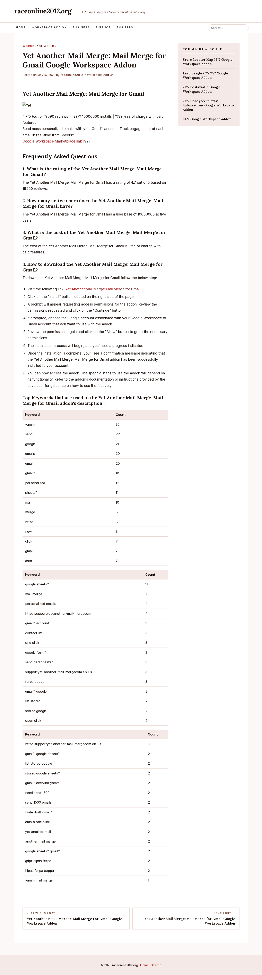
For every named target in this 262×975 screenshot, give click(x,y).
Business (81, 27)
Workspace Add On (49, 27)
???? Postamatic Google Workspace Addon (202, 89)
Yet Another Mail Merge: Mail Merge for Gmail (102, 289)
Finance (103, 27)
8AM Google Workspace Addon (207, 119)
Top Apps (125, 27)
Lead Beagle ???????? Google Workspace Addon (205, 75)
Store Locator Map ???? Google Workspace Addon (208, 61)
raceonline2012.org (42, 11)
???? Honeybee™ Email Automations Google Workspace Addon (208, 105)
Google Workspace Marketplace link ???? (56, 141)
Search (156, 965)
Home (21, 27)
